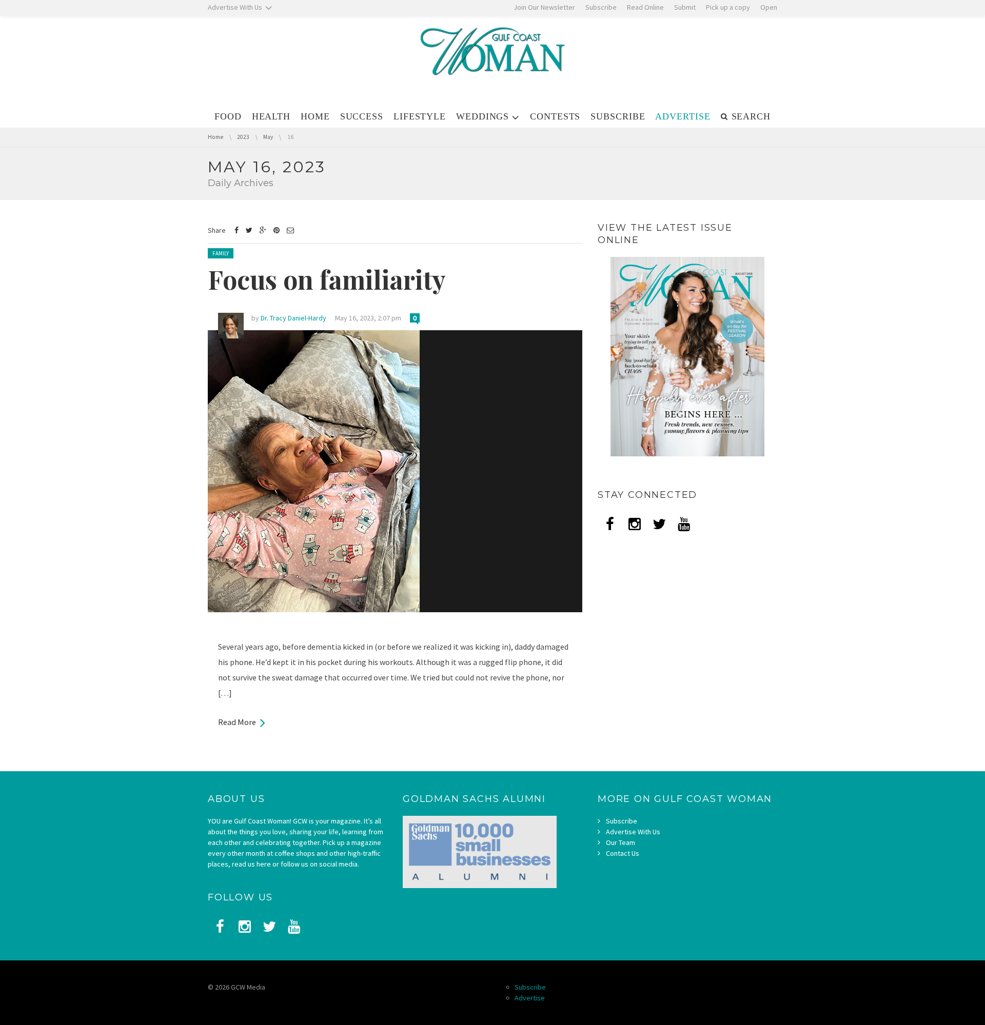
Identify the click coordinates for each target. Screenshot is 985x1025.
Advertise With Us (633, 831)
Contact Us (622, 853)
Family (220, 253)
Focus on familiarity (327, 279)
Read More (237, 722)
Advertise (530, 997)
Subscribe (621, 821)
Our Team (620, 842)
